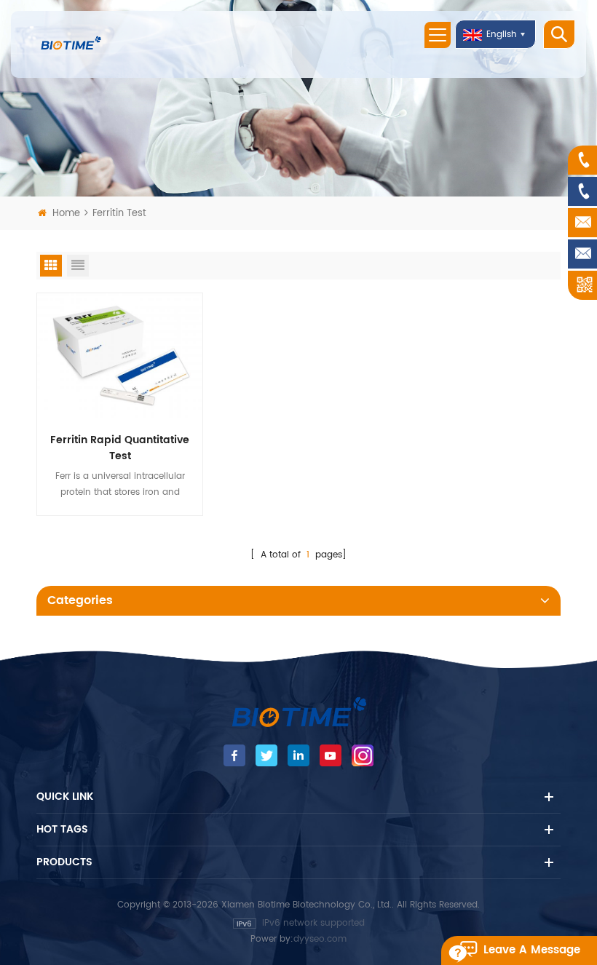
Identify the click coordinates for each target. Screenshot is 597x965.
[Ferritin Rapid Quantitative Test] (119, 354)
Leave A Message (531, 950)
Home (66, 213)
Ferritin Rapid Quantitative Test (119, 448)
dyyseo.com (320, 939)
